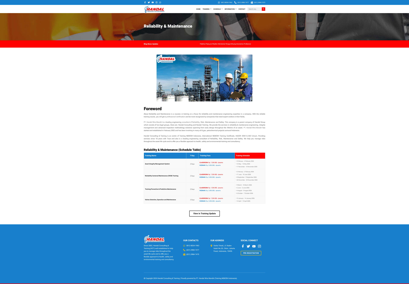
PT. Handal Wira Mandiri (153, 122)
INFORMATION (230, 9)
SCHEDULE (217, 9)
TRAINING (206, 9)
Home (198, 9)
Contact (241, 9)
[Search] (263, 9)
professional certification (175, 117)
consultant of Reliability (190, 122)
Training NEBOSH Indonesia (225, 278)
